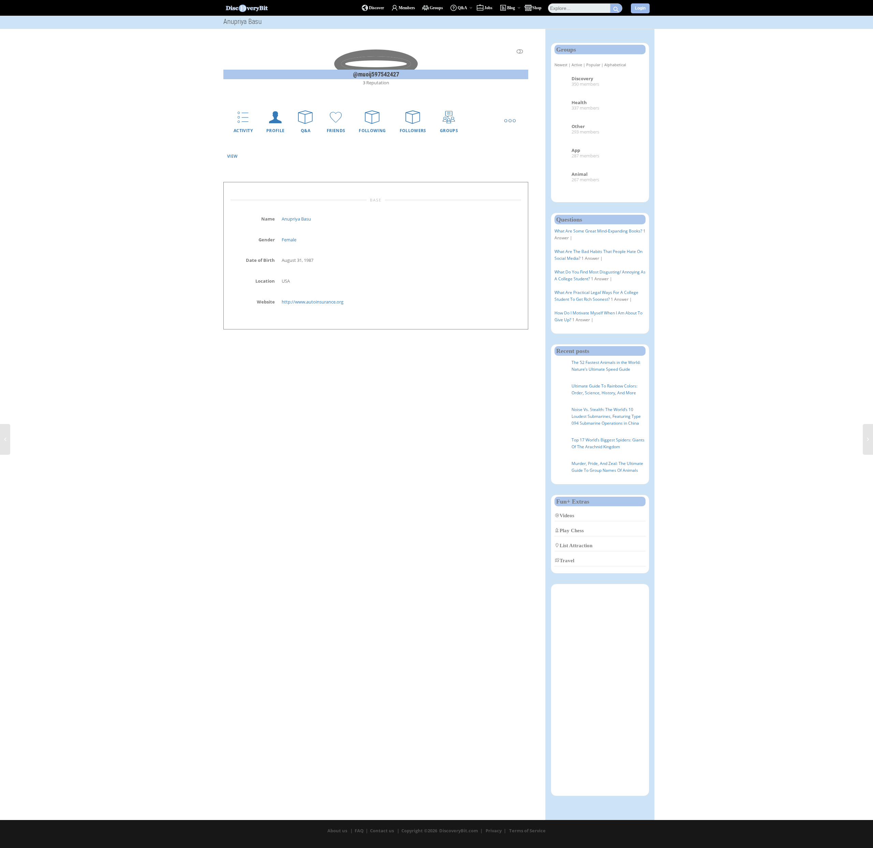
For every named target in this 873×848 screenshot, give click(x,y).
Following (372, 130)
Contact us (382, 831)
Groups (449, 130)
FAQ (359, 831)
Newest (560, 64)
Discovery (582, 78)
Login (640, 8)
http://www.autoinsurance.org (312, 302)
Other (578, 126)
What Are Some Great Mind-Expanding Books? (598, 231)
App (576, 150)
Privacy (494, 831)
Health (579, 102)
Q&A (305, 130)
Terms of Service (527, 831)
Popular (593, 64)
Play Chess (572, 530)
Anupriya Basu (296, 219)
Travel (567, 560)
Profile (275, 130)
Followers (413, 130)
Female (289, 240)
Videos (567, 515)
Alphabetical (615, 64)
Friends (336, 130)
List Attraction (576, 545)
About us (337, 831)
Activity (243, 130)
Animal (580, 174)
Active (577, 64)
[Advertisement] (600, 690)
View (232, 156)
